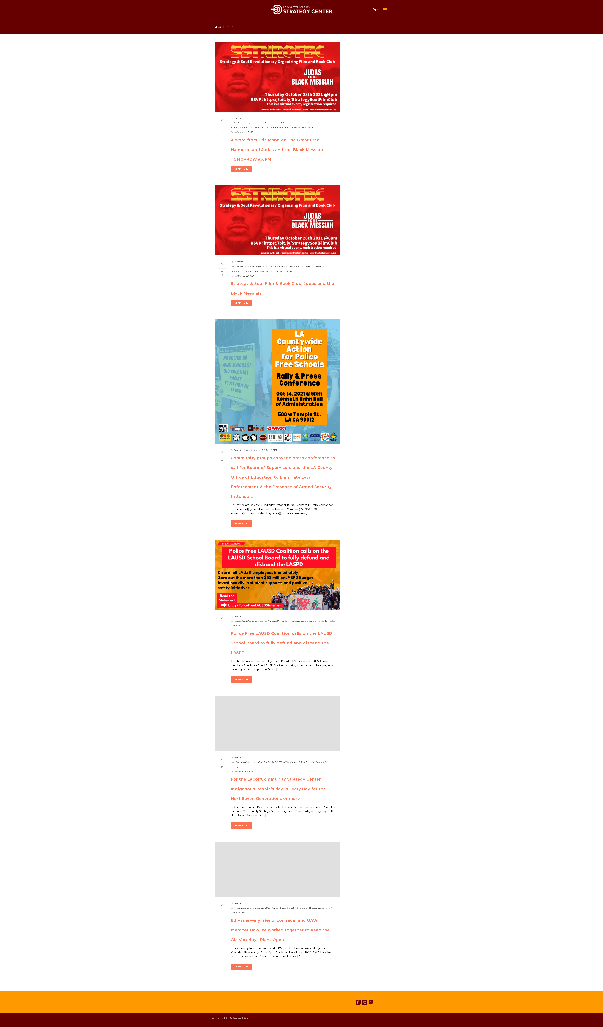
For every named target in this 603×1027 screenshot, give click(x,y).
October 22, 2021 (246, 276)
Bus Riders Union (241, 123)
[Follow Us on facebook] (358, 1002)
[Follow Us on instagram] (364, 1002)
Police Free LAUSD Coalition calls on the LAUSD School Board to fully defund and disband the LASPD (281, 643)
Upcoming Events (267, 271)
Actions (236, 621)
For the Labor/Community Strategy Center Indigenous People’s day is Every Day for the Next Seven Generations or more (278, 789)
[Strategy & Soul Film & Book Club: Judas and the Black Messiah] (277, 220)
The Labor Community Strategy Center (278, 127)
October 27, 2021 (245, 132)
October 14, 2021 (269, 450)
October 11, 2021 (245, 771)
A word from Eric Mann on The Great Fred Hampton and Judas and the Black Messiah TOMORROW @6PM (277, 150)
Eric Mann (238, 118)
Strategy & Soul (320, 123)
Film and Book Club (302, 123)
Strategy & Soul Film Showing (245, 127)
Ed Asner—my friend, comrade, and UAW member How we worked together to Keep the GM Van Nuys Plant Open (280, 930)
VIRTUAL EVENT (305, 127)
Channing (238, 261)
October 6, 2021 (238, 912)
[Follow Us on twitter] (371, 1002)
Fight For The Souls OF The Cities (276, 123)
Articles (249, 450)
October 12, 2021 (238, 625)
